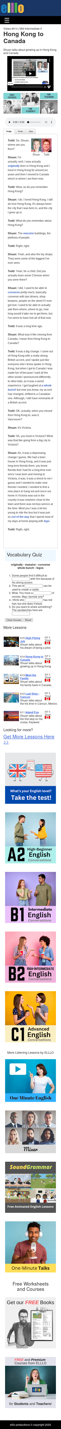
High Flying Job (30, 639)
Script (9, 131)
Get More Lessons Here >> (28, 739)
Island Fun (32, 712)
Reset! (28, 620)
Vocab (20, 131)
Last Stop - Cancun (29, 695)
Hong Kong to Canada (31, 658)
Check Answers (14, 620)
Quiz (31, 131)
